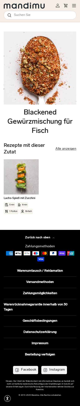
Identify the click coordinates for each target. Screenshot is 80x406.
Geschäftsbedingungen (40, 321)
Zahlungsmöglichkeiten (40, 293)
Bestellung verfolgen (40, 354)
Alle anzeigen (65, 149)
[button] (7, 398)
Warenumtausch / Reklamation (40, 271)
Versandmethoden (40, 282)
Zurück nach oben (38, 237)
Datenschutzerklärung (40, 332)
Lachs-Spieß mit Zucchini (19, 198)
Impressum (40, 343)
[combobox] (40, 15)
